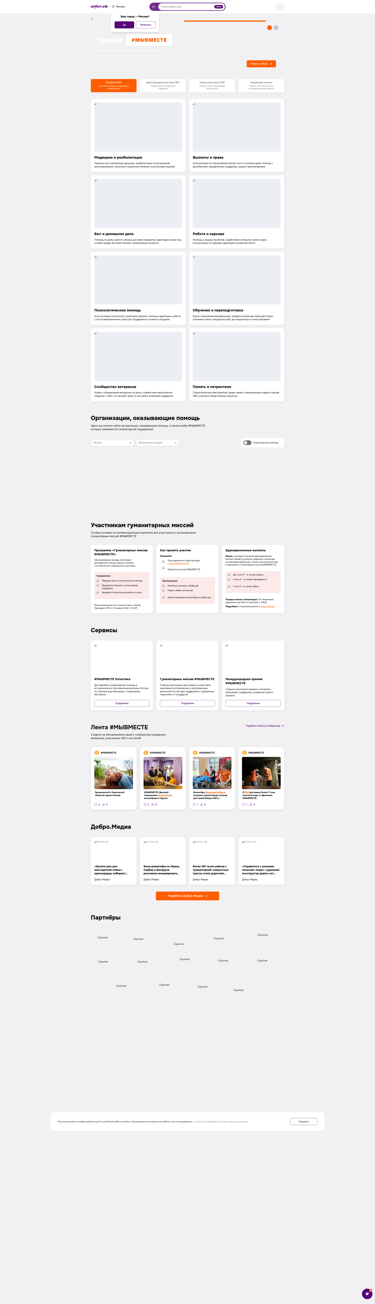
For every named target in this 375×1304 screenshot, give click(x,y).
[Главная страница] (99, 7)
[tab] (114, 85)
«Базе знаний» (268, 606)
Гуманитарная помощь (265, 442)
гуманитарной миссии (178, 563)
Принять (304, 1121)
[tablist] (187, 85)
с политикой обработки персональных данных (220, 1121)
